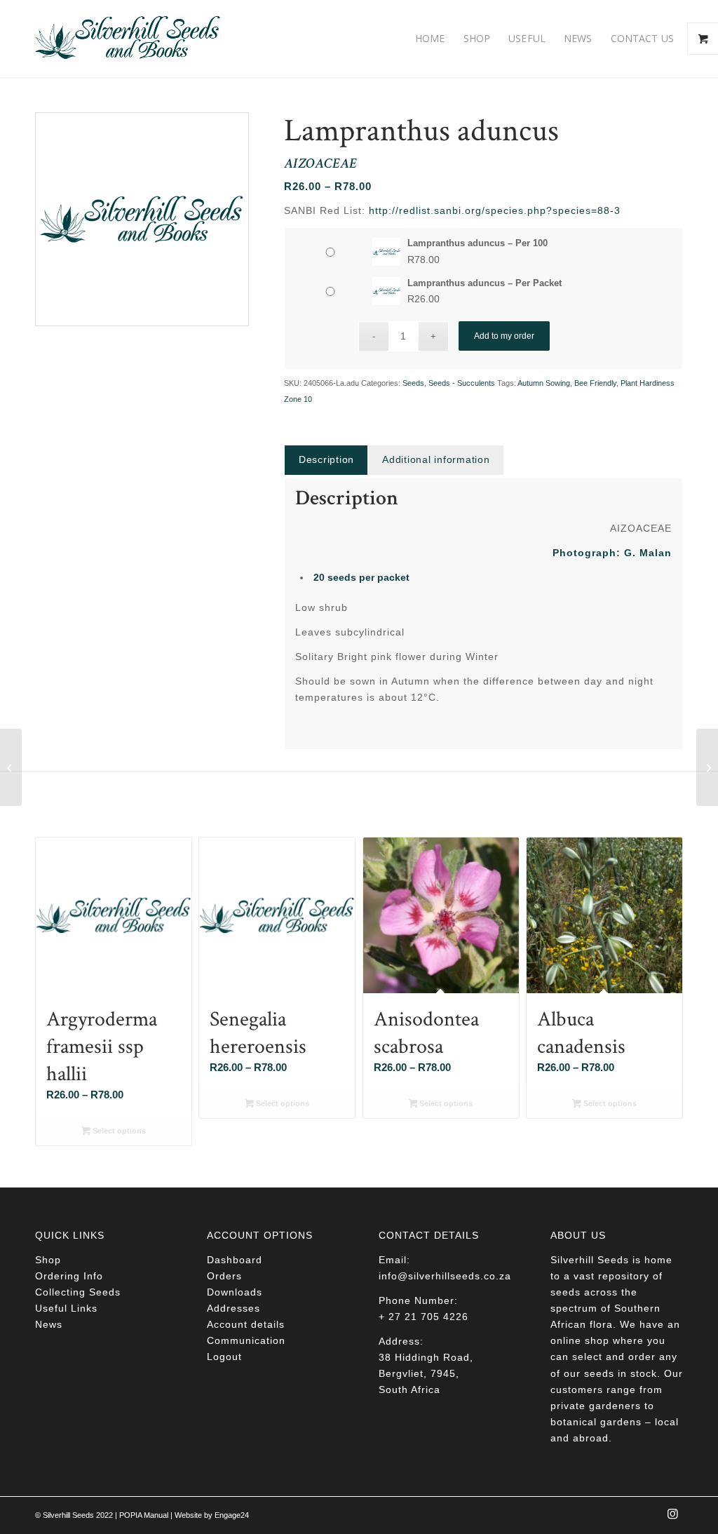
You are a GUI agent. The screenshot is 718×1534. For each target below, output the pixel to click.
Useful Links (66, 1308)
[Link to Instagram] (672, 1518)
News (48, 1324)
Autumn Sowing (543, 383)
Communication (246, 1340)
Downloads (234, 1292)
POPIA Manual (143, 1515)
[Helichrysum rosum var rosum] (11, 767)
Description (326, 459)
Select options (118, 1130)
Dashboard (234, 1259)
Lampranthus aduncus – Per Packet (484, 283)
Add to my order (504, 336)
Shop (48, 1259)
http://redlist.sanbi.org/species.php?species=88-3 (495, 210)
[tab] (326, 460)
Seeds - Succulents (461, 383)
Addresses (233, 1308)
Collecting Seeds (78, 1292)
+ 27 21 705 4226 (423, 1316)
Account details (246, 1324)
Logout (224, 1356)
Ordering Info (69, 1275)
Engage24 (232, 1515)
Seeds (413, 383)
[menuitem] (430, 38)
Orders (224, 1275)
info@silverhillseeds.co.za (445, 1275)
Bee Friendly (595, 383)
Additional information (436, 459)
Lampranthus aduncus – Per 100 (477, 243)
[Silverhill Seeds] (128, 38)
